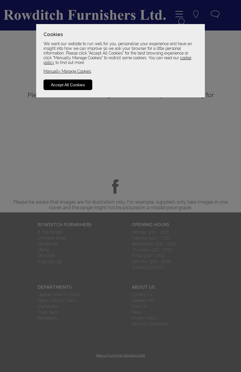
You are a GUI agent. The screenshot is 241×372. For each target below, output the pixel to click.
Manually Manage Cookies (67, 71)
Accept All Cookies (68, 84)
